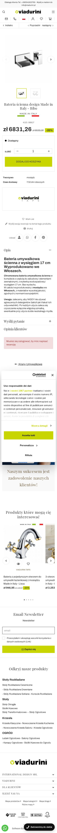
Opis (7, 250)
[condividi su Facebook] (35, 238)
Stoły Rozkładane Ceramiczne (17, 685)
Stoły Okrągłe (9, 704)
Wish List (29, 219)
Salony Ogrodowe (31, 738)
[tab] (28, 250)
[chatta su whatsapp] (5, 828)
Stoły (5, 699)
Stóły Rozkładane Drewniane (17, 689)
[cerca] (3, 12)
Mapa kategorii (29, 801)
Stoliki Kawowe (9, 708)
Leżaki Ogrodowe (11, 738)
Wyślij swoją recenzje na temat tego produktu (29, 224)
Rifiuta (28, 455)
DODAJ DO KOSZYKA (28, 161)
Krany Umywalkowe (30, 364)
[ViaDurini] (28, 11)
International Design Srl (19, 774)
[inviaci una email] (6, 18)
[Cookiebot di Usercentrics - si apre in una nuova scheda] (34, 375)
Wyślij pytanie (14, 321)
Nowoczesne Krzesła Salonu (17, 728)
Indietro (9, 25)
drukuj (29, 228)
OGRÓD (7, 732)
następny (46, 25)
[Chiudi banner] (52, 375)
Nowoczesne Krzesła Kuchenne (38, 723)
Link (28, 642)
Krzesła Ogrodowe (43, 728)
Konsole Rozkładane (41, 694)
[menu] (53, 12)
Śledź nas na (11, 793)
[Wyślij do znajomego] (19, 238)
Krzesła (7, 718)
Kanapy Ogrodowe (12, 742)
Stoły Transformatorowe (14, 712)
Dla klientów (11, 787)
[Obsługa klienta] (15, 18)
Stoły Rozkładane (13, 679)
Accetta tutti (28, 435)
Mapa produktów (12, 801)
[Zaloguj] (33, 18)
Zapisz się (30, 649)
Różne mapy (27, 805)
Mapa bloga (44, 801)
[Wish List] (28, 563)
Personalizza (27, 445)
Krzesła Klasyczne (11, 723)
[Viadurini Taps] (28, 199)
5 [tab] (35, 602)
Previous (6, 59)
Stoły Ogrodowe (37, 712)
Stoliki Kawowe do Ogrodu (37, 742)
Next (51, 59)
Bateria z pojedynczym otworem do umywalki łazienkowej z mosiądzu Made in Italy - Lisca (22, 580)
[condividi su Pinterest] (43, 238)
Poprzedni (35, 25)
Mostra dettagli (39, 425)
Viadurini (8, 780)
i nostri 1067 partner (21, 390)
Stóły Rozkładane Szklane (16, 694)
